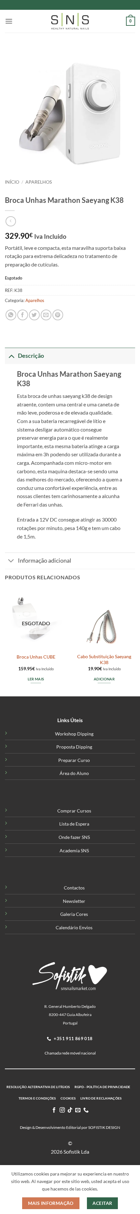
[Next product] (11, 221)
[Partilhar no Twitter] (34, 315)
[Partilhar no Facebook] (22, 315)
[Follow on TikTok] (70, 1110)
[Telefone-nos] (86, 1110)
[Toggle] (11, 356)
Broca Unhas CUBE (36, 657)
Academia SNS (74, 850)
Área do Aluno (74, 773)
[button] (9, 21)
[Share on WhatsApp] (11, 315)
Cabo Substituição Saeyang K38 (104, 659)
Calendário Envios (74, 927)
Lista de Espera (74, 824)
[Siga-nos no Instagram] (61, 1110)
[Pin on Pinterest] (57, 315)
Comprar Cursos (74, 810)
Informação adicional (44, 560)
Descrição (31, 355)
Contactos (74, 887)
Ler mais (36, 679)
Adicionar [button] (104, 679)
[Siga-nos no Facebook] (54, 1110)
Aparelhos (38, 182)
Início (12, 182)
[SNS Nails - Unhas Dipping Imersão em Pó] (70, 21)
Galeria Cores (74, 914)
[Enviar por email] (46, 315)
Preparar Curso (74, 760)
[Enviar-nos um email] (77, 1110)
